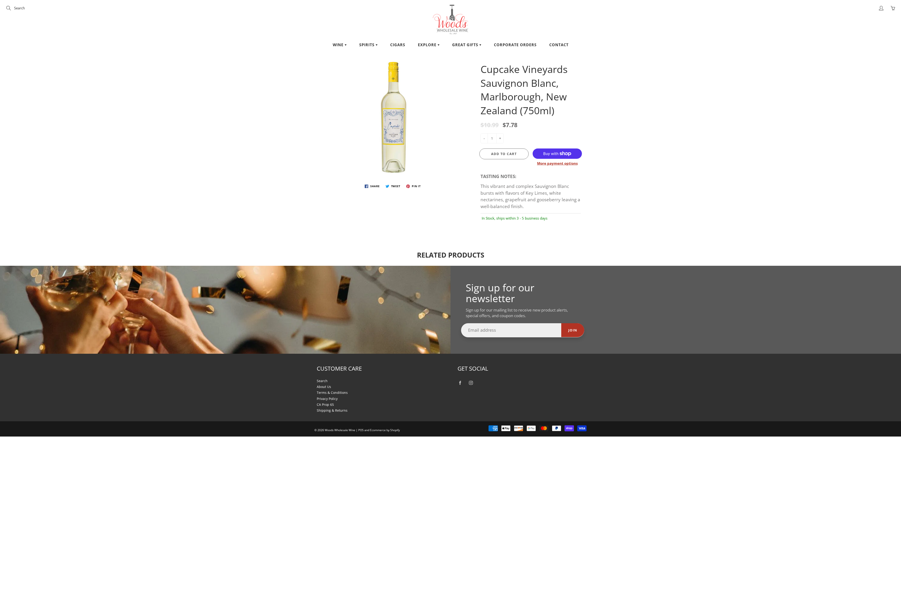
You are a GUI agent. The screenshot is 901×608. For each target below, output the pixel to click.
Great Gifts (465, 44)
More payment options (557, 163)
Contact (559, 44)
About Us (324, 387)
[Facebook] (460, 383)
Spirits (367, 44)
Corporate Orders (515, 44)
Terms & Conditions (332, 393)
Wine (339, 44)
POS (361, 430)
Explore (428, 44)
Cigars (397, 44)
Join (572, 330)
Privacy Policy (327, 399)
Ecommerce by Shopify (385, 430)
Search (322, 381)
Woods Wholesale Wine (340, 430)
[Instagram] (471, 383)
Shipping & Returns (332, 410)
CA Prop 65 (325, 405)
